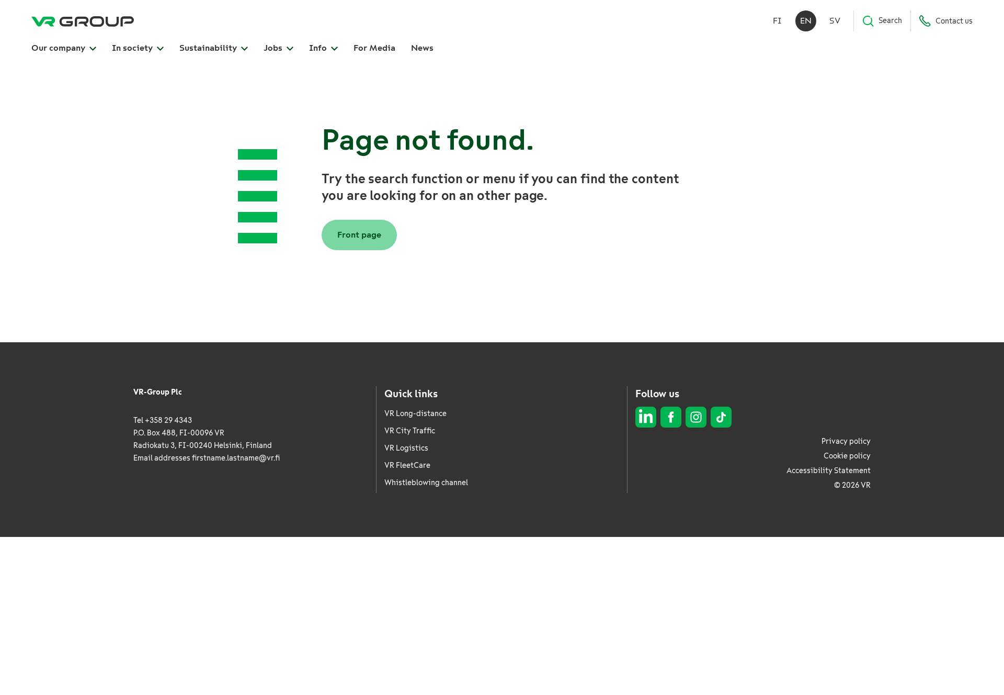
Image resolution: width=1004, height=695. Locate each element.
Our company (59, 48)
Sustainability (209, 48)
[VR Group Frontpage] (82, 21)
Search (890, 20)
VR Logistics (406, 448)
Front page (359, 235)
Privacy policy (846, 441)
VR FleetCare (407, 465)
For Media (374, 48)
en (806, 21)
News (422, 48)
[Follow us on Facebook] (670, 417)
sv (834, 21)
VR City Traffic (409, 431)
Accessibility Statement (828, 470)
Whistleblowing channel (426, 482)
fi (777, 21)
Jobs (274, 48)
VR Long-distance (415, 413)
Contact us (954, 21)
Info (319, 48)
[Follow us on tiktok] (721, 417)
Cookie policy (847, 456)
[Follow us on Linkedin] (645, 417)
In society (133, 48)
